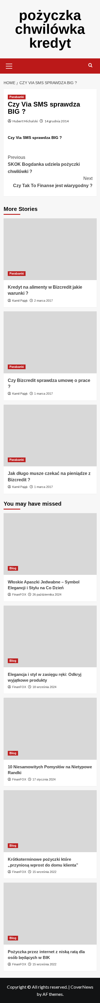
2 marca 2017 (43, 300)
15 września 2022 (44, 871)
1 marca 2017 (43, 393)
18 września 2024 (44, 687)
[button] (9, 65)
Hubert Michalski (25, 121)
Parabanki (16, 97)
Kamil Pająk (20, 300)
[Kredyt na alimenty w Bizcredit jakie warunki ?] (50, 249)
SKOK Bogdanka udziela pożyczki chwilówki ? (44, 164)
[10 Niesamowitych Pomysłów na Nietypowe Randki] (50, 728)
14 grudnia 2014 (56, 121)
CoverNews (82, 986)
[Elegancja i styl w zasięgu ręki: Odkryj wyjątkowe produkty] (50, 636)
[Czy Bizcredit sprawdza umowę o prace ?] (50, 342)
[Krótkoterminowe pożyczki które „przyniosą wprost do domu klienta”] (50, 821)
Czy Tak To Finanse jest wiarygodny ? (52, 182)
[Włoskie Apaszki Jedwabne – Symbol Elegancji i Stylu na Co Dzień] (50, 544)
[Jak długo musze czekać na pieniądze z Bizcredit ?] (50, 435)
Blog (12, 568)
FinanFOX (19, 594)
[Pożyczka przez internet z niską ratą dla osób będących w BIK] (50, 913)
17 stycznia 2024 (44, 779)
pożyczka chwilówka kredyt (50, 29)
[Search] (90, 65)
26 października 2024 (46, 594)
